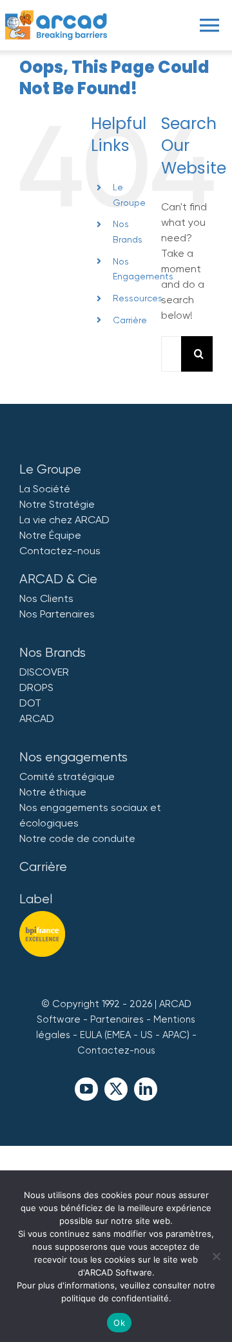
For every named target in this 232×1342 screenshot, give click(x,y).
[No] (215, 1256)
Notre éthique (52, 792)
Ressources (137, 298)
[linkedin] (145, 1089)
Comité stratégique (67, 776)
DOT (30, 703)
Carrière (130, 320)
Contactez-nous (60, 551)
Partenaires (117, 1019)
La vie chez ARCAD (64, 520)
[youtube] (86, 1089)
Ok (119, 1322)
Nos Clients (46, 598)
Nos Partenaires (57, 614)
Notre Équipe (50, 535)
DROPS (36, 687)
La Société (44, 489)
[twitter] (116, 1089)
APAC (174, 1035)
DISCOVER (44, 672)
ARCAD (36, 718)
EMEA (119, 1035)
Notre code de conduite (77, 838)
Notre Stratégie (57, 504)
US (146, 1035)
